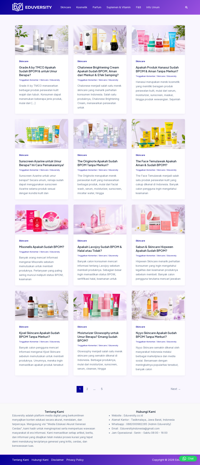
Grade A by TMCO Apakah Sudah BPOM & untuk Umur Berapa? (38, 71)
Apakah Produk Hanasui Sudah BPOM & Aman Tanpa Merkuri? (157, 69)
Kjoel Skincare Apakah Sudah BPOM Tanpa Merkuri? (39, 334)
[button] (186, 7)
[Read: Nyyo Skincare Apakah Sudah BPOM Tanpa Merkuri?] (158, 305)
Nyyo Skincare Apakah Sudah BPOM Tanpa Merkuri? (156, 334)
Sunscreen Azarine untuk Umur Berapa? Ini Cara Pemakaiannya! (41, 163)
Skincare (65, 7)
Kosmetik (81, 7)
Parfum (97, 7)
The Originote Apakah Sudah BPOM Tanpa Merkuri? (97, 163)
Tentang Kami (20, 459)
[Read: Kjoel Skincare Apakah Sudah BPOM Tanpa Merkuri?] (41, 305)
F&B (138, 7)
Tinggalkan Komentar (29, 80)
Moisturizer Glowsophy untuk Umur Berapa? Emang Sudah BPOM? (98, 336)
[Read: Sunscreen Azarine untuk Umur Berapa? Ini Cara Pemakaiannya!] (41, 133)
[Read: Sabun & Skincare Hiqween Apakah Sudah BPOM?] (158, 219)
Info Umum (153, 7)
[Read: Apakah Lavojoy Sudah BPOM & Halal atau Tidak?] (100, 219)
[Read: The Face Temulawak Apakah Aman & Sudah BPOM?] (158, 133)
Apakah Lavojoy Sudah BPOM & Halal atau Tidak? (99, 248)
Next (176, 389)
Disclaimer (57, 459)
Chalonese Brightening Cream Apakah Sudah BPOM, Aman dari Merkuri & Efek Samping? (98, 71)
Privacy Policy (75, 459)
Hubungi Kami (39, 459)
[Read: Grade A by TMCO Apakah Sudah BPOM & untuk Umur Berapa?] (41, 39)
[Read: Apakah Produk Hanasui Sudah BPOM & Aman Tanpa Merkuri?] (158, 39)
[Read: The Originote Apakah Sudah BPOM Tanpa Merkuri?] (100, 133)
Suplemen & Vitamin (119, 7)
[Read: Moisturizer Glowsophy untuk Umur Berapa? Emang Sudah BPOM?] (100, 305)
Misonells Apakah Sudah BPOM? (41, 247)
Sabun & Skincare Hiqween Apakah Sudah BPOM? (154, 248)
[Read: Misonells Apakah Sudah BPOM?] (41, 219)
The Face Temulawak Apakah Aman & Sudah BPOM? (156, 163)
